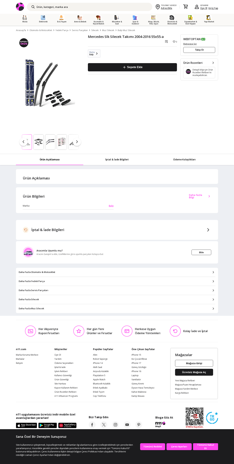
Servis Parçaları (80, 30)
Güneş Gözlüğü (139, 367)
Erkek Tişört (98, 392)
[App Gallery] (67, 425)
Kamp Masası (138, 396)
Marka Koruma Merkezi (27, 355)
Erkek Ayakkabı (100, 387)
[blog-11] (164, 425)
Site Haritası (60, 383)
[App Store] (26, 425)
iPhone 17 (136, 363)
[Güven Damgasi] (212, 418)
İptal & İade (60, 367)
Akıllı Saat (97, 367)
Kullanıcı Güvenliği (63, 375)
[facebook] (92, 427)
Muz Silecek (108, 30)
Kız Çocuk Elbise (139, 359)
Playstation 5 (99, 375)
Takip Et (199, 50)
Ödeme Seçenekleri (63, 363)
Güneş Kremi (138, 383)
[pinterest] (138, 427)
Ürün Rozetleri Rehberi (65, 392)
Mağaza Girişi (194, 363)
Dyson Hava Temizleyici (143, 387)
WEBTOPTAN (192, 39)
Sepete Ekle (134, 67)
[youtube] (127, 427)
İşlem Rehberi (61, 371)
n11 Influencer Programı (66, 396)
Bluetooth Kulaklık (101, 383)
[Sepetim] (185, 7)
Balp (111, 205)
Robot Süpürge (100, 359)
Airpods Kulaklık (101, 371)
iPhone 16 (136, 371)
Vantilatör (136, 379)
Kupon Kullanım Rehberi (66, 387)
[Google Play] (47, 425)
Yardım (57, 359)
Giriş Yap (213, 8)
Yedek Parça (62, 30)
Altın (95, 355)
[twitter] (103, 427)
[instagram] (115, 427)
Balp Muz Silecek (126, 30)
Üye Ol (203, 8)
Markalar (20, 359)
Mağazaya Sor (190, 43)
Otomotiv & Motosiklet (40, 30)
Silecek (95, 30)
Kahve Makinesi (139, 392)
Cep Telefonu (99, 396)
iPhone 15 (136, 355)
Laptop (135, 375)
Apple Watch (99, 379)
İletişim (19, 363)
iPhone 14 (98, 363)
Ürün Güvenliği (61, 379)
